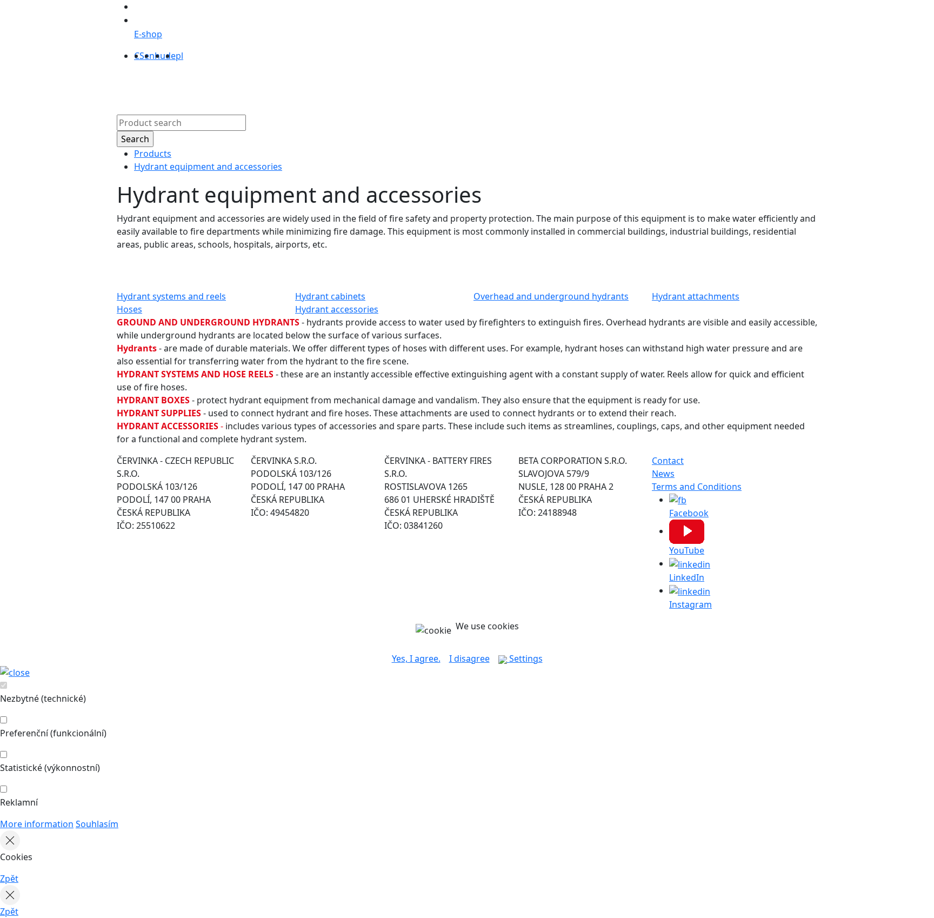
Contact (512, 86)
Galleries (470, 86)
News (663, 474)
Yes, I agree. (416, 658)
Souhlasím (97, 824)
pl (179, 56)
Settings (525, 658)
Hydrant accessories (336, 309)
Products (324, 86)
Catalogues (420, 86)
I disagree (469, 658)
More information (37, 824)
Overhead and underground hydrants (551, 296)
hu (160, 56)
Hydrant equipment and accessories (208, 166)
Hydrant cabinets (330, 296)
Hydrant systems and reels (171, 296)
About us (370, 86)
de (170, 56)
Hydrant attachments (695, 296)
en (149, 56)
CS (139, 56)
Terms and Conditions (697, 487)
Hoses (129, 309)
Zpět (9, 878)
